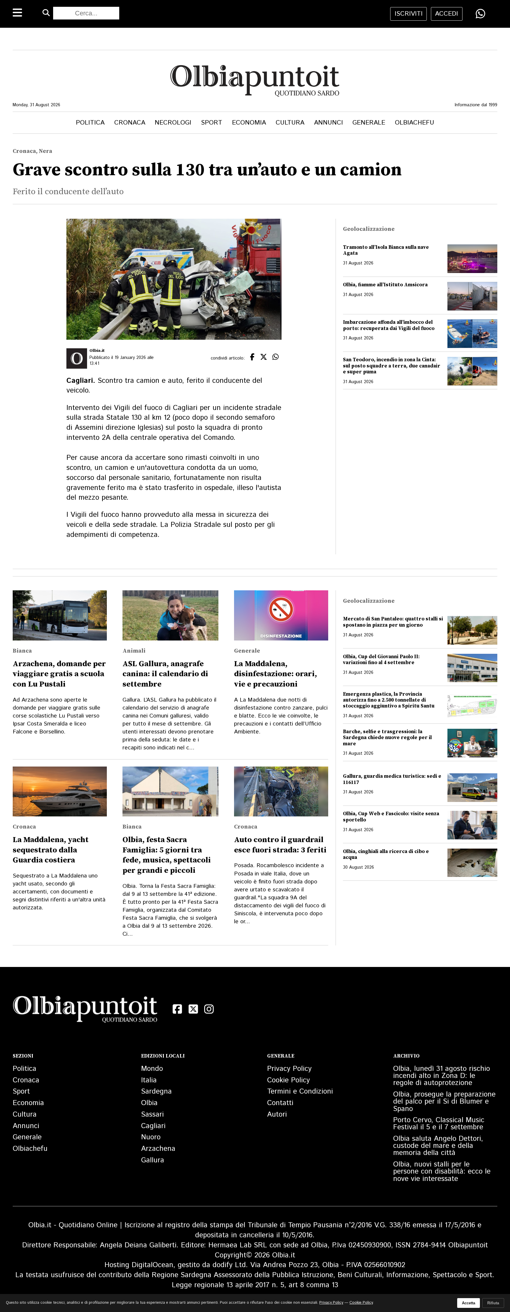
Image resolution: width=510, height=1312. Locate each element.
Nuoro (151, 1137)
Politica (90, 122)
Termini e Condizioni (300, 1091)
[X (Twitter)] (193, 1009)
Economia (249, 122)
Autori (277, 1115)
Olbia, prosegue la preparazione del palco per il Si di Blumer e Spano (444, 1101)
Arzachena (158, 1149)
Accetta (468, 1303)
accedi (446, 13)
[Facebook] (177, 1009)
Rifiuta (493, 1303)
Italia (149, 1080)
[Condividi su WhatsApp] (480, 13)
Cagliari (153, 1126)
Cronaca (129, 122)
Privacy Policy (289, 1069)
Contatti (280, 1103)
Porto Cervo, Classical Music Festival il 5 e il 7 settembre (438, 1123)
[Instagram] (209, 1009)
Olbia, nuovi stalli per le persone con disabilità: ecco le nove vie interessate (442, 1171)
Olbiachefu (414, 122)
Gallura (152, 1160)
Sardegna (156, 1091)
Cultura (290, 122)
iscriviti (409, 13)
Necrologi (173, 122)
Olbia (149, 1103)
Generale (368, 122)
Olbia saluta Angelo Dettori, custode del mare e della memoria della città (438, 1146)
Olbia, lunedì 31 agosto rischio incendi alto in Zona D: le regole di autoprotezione (441, 1076)
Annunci (328, 122)
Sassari (152, 1115)
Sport (211, 122)
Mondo (152, 1069)
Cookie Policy (288, 1080)
